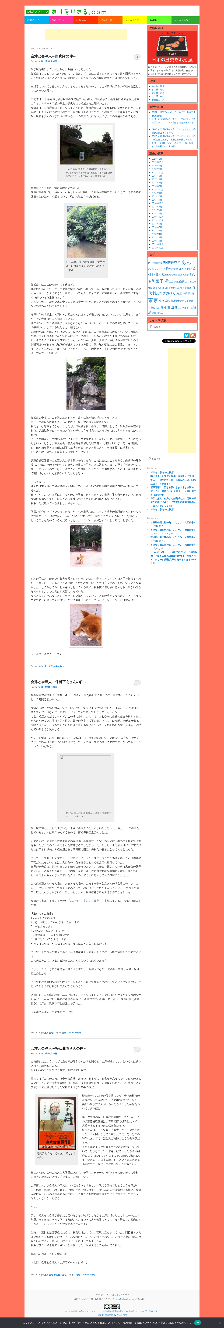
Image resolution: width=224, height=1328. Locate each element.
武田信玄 (184, 301)
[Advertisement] (86, 34)
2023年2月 (157, 158)
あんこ (188, 261)
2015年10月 (157, 189)
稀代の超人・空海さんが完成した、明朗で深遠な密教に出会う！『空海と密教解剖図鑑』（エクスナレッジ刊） (173, 502)
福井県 (189, 307)
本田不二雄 (188, 293)
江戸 (158, 307)
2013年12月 (157, 216)
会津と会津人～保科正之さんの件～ (59, 681)
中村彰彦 (173, 268)
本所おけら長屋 (171, 292)
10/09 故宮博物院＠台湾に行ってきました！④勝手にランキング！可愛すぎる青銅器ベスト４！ (173, 122)
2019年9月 (157, 165)
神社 (184, 307)
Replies (59, 666)
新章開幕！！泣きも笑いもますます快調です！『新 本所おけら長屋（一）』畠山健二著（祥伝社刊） (173, 491)
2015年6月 (157, 196)
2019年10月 (157, 161)
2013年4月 (157, 233)
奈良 (182, 281)
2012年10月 (157, 247)
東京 (153, 299)
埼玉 (169, 280)
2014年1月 (157, 213)
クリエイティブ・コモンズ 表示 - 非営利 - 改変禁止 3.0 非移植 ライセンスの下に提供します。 (122, 1311)
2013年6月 (157, 230)
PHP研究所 (172, 262)
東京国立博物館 (169, 301)
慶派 (189, 287)
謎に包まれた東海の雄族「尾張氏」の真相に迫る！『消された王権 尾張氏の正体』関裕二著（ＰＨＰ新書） (173, 479)
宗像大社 (164, 288)
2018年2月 (157, 168)
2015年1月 (157, 199)
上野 (166, 268)
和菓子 (158, 281)
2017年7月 (157, 182)
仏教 (162, 274)
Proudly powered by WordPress (112, 1314)
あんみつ (152, 269)
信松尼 (168, 274)
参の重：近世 (60, 1274)
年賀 (185, 288)
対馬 (175, 287)
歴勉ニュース (158, 99)
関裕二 (160, 312)
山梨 (180, 288)
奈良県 (156, 287)
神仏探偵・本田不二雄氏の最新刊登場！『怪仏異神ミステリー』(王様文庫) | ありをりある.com (173, 555)
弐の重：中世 (158, 96)
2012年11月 (157, 244)
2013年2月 (157, 237)
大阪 (176, 281)
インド (159, 269)
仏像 (155, 273)
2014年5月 (157, 209)
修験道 (174, 274)
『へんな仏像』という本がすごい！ (168, 552)
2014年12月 (157, 202)
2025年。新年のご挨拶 (162, 472)
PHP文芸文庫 (155, 263)
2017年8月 (157, 179)
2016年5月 (157, 185)
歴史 (153, 307)
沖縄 (164, 307)
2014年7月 (157, 206)
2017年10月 (157, 172)
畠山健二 (174, 307)
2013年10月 (157, 220)
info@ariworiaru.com (126, 1298)
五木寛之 (188, 269)
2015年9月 (157, 192)
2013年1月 (157, 240)
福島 (64, 1032)
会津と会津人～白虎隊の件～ (53, 55)
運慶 (154, 312)
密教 (171, 287)
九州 (181, 268)
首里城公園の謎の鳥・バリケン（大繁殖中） (173, 522)
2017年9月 (157, 175)
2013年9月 (157, 223)
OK (197, 1322)
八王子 (186, 274)
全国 (180, 274)
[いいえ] (219, 1322)
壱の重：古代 (158, 92)
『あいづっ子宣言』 (79, 900)
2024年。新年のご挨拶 (162, 509)
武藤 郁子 (158, 526)
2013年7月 (157, 227)
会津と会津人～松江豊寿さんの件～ (59, 1048)
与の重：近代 (46, 666)
